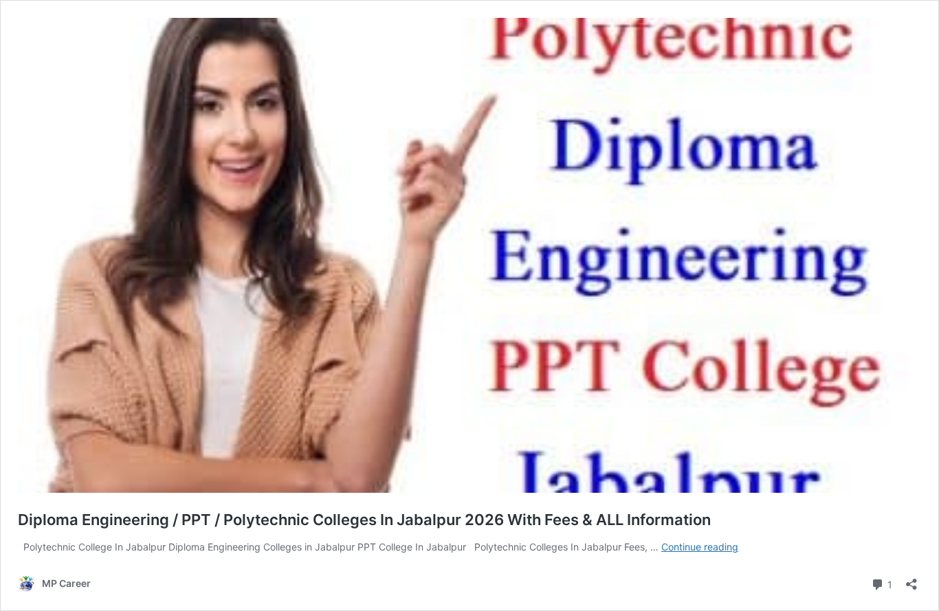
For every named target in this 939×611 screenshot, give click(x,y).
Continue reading (699, 547)
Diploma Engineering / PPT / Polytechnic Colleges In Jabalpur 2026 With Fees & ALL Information (364, 520)
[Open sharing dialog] (911, 579)
